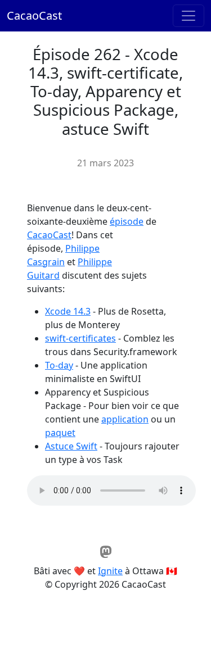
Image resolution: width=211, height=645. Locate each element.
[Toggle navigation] (188, 15)
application (125, 419)
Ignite (110, 571)
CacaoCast (34, 15)
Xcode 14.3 (68, 311)
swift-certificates (80, 338)
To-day (59, 365)
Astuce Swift (71, 446)
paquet (60, 432)
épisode (126, 221)
